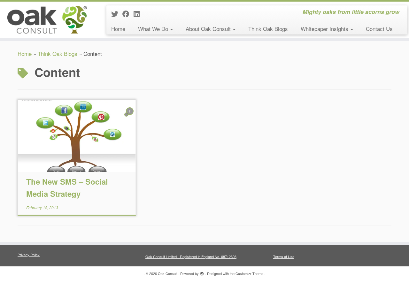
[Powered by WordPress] (202, 272)
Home (118, 29)
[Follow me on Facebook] (128, 14)
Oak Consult (167, 273)
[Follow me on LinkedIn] (139, 14)
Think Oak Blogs (268, 29)
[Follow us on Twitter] (116, 14)
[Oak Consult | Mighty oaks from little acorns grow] (47, 19)
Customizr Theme (249, 273)
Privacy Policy (29, 254)
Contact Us (379, 29)
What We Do (154, 29)
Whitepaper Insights (325, 29)
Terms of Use (283, 256)
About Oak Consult (209, 29)
